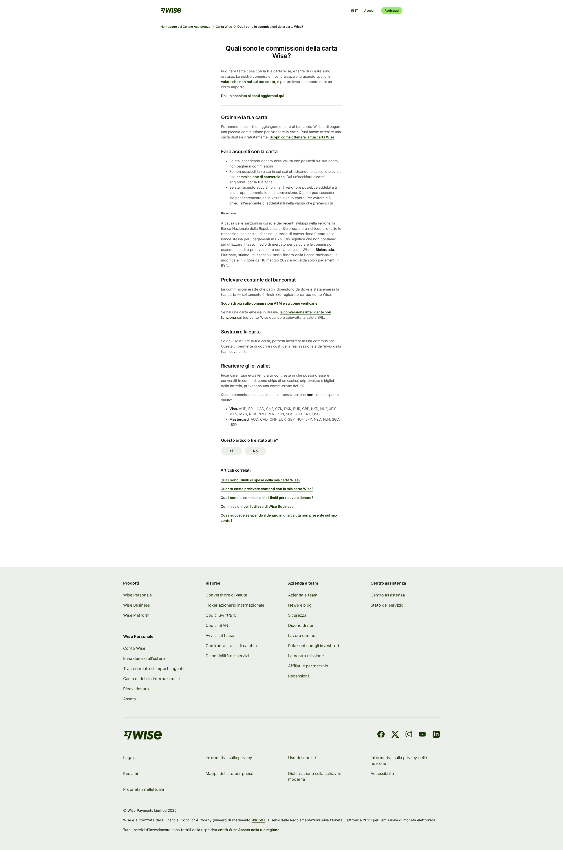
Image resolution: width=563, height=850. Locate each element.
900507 (258, 820)
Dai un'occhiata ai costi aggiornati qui (252, 96)
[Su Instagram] (409, 735)
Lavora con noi (302, 635)
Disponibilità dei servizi (227, 655)
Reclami (130, 773)
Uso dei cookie (302, 757)
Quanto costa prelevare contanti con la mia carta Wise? (267, 489)
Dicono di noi (300, 625)
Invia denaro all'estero (144, 658)
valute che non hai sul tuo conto (248, 81)
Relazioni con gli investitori (313, 645)
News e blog (300, 605)
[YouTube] (422, 735)
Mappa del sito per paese (229, 773)
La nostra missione (306, 655)
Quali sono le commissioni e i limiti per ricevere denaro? (267, 497)
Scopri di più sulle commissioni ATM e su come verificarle (269, 303)
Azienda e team (303, 595)
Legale (129, 757)
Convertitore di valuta (226, 595)
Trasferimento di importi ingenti (153, 668)
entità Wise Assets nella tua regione (248, 830)
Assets (129, 699)
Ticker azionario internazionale (235, 605)
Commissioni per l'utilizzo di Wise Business (257, 506)
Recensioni (298, 676)
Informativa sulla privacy (229, 757)
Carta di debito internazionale (151, 678)
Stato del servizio (387, 605)
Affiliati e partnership (308, 666)
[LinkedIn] (436, 735)
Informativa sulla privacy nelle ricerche (399, 760)
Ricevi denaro (136, 688)
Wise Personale (137, 595)
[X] (395, 735)
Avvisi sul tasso (220, 635)
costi (320, 177)
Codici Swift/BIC (221, 615)
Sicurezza (297, 615)
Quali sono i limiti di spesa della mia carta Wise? (260, 480)
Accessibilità (382, 773)
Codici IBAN (217, 625)
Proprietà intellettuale (143, 789)
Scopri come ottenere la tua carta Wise (302, 137)
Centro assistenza (388, 595)
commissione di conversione (260, 177)
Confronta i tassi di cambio (231, 645)
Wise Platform (136, 615)
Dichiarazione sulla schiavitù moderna (314, 776)
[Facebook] (381, 735)
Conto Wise (134, 648)
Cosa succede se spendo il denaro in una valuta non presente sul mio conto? (279, 518)
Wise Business (136, 605)
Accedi (369, 10)
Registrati (392, 10)
